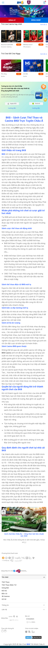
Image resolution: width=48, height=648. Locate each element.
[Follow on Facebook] (2, 631)
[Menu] (3, 2)
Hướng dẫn (12, 108)
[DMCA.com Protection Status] (33, 637)
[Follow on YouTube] (5, 631)
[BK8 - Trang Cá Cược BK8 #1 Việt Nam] (24, 2)
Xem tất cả (43, 24)
